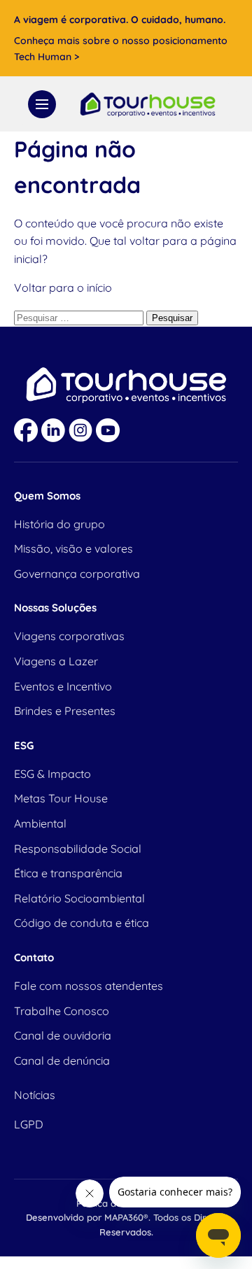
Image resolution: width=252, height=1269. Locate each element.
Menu (42, 104)
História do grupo (59, 524)
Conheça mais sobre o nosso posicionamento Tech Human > (120, 48)
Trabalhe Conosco (61, 1011)
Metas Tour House (61, 798)
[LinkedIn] (53, 430)
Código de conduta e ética (81, 923)
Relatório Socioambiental (79, 898)
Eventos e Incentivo (63, 686)
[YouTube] (108, 430)
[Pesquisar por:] (80, 317)
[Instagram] (80, 430)
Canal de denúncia (62, 1061)
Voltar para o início (63, 288)
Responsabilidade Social (77, 849)
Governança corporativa (77, 574)
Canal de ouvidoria (62, 1035)
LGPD (28, 1124)
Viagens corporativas (69, 636)
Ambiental (40, 823)
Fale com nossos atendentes (88, 986)
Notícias (34, 1095)
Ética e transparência (68, 873)
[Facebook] (26, 430)
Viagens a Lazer (56, 661)
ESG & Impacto (52, 774)
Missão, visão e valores (73, 548)
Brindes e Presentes (64, 711)
